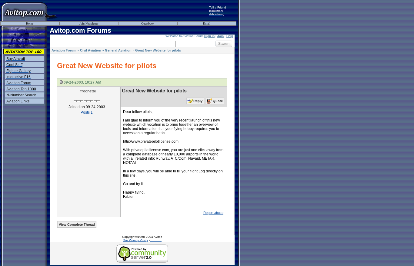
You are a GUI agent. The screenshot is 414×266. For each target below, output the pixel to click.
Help (229, 36)
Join (220, 36)
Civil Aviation (90, 50)
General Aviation (118, 50)
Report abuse (213, 212)
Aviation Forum (64, 50)
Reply (197, 101)
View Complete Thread (77, 224)
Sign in (209, 36)
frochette (88, 91)
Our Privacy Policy (135, 240)
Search (223, 44)
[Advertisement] (133, 11)
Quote (218, 101)
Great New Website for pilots (158, 50)
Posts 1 (87, 112)
